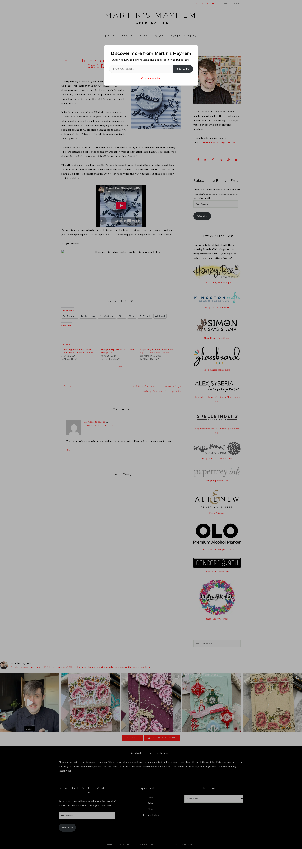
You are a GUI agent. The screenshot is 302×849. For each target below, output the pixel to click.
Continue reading (151, 78)
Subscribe (183, 68)
